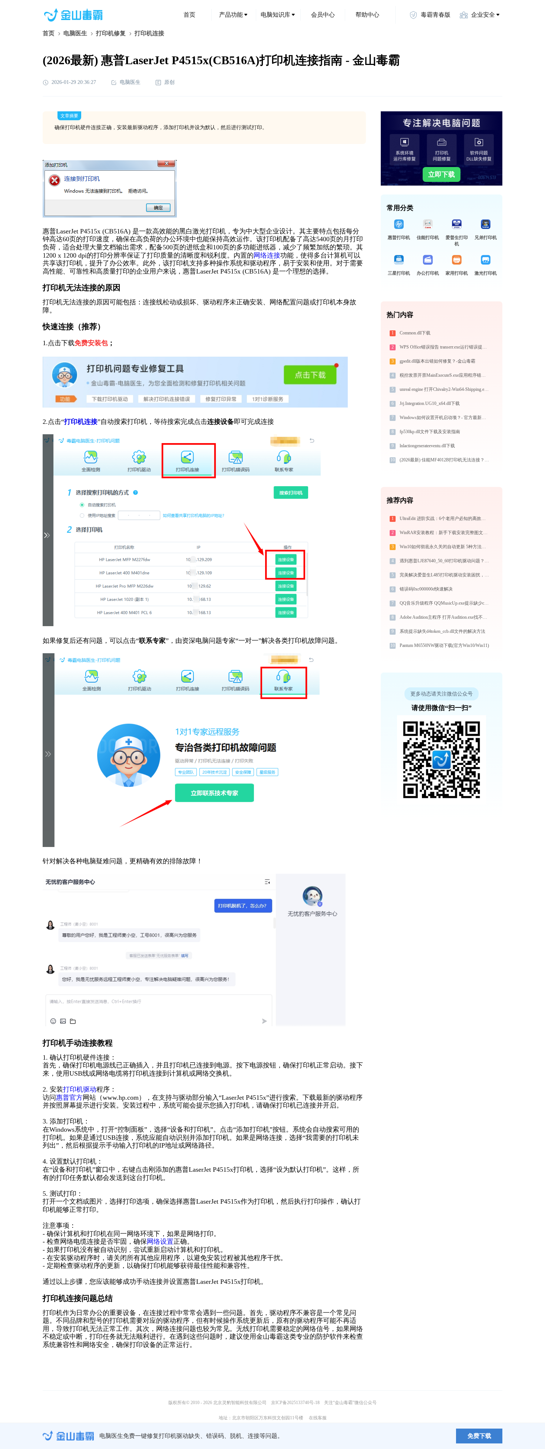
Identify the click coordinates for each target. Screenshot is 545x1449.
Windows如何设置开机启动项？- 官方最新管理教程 (445, 417)
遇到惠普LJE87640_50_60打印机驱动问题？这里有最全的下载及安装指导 (445, 560)
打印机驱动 (79, 1089)
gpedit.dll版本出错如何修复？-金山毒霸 (437, 361)
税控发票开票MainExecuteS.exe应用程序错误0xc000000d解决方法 (445, 375)
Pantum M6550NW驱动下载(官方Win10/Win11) (444, 645)
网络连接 (267, 255)
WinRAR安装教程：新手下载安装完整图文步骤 (445, 532)
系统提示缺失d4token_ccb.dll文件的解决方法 (442, 631)
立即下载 (441, 174)
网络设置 (160, 1241)
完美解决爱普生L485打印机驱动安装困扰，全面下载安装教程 (445, 575)
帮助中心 (367, 15)
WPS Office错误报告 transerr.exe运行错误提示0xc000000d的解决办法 (445, 347)
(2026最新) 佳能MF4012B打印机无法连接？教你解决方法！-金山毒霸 (445, 459)
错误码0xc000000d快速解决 (426, 589)
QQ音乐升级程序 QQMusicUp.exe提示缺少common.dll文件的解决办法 (445, 603)
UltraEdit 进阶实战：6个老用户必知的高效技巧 (445, 518)
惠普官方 (69, 1097)
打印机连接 (81, 421)
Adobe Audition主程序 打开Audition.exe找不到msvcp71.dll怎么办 (445, 617)
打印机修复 (111, 33)
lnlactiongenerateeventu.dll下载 (427, 445)
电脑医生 (75, 33)
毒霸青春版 (435, 15)
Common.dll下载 (415, 333)
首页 (189, 15)
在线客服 (318, 1417)
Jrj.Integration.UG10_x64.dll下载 (430, 403)
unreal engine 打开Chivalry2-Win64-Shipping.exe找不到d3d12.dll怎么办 (445, 389)
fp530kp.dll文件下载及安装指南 (430, 431)
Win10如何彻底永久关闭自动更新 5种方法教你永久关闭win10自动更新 (445, 546)
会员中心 (323, 15)
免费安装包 (91, 343)
